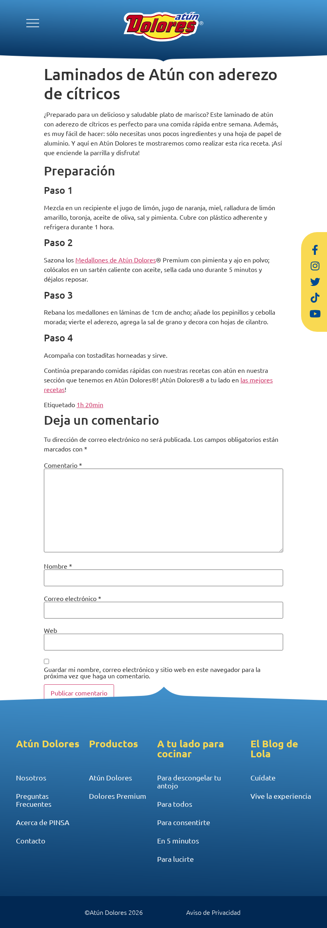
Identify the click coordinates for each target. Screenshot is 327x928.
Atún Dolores (110, 777)
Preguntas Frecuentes (33, 800)
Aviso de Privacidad (213, 912)
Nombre (58, 566)
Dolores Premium (117, 796)
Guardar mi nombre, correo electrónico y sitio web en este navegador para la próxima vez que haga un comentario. (152, 672)
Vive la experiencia (280, 796)
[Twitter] (315, 282)
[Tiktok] (315, 298)
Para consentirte (183, 822)
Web (50, 630)
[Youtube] (315, 314)
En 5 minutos (178, 840)
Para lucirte (175, 859)
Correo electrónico (72, 598)
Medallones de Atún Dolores (115, 260)
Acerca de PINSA (42, 822)
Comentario (63, 465)
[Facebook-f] (315, 250)
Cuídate (263, 777)
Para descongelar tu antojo (189, 781)
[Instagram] (315, 266)
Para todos (174, 804)
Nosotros (31, 777)
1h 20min (90, 404)
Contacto (30, 840)
